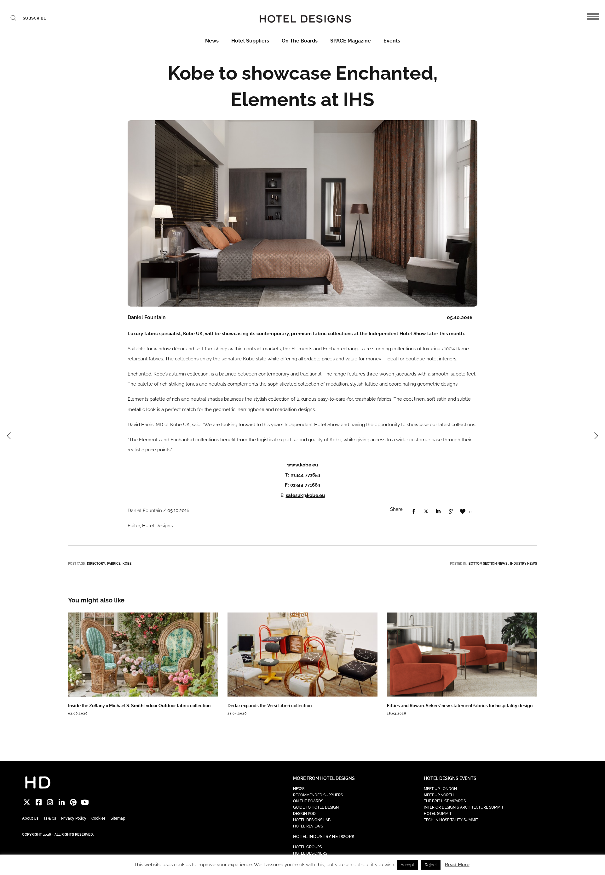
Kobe (127, 563)
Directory (96, 563)
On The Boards (300, 41)
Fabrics (113, 563)
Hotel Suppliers (250, 41)
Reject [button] (431, 864)
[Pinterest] (73, 802)
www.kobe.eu (302, 465)
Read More (457, 864)
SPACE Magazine (350, 41)
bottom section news (488, 563)
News (212, 41)
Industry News (523, 563)
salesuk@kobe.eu (305, 495)
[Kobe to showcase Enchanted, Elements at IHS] (413, 512)
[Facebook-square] (38, 802)
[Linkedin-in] (61, 802)
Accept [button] (407, 864)
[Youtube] (85, 802)
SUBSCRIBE (34, 18)
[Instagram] (50, 802)
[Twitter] (27, 802)
